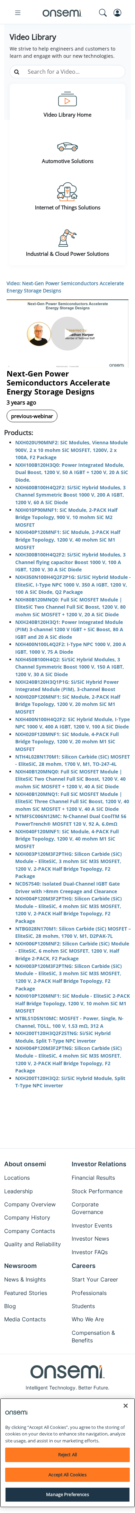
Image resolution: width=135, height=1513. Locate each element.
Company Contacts (29, 1230)
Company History (27, 1217)
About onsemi (25, 1164)
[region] (67, 1452)
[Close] (125, 1405)
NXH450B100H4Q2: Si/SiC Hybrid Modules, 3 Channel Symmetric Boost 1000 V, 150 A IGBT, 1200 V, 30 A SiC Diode (69, 667)
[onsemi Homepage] (62, 13)
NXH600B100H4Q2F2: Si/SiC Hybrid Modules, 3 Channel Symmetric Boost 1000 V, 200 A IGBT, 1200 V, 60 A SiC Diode (70, 495)
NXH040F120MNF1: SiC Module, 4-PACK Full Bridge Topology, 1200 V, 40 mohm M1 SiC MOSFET (67, 839)
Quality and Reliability (32, 1244)
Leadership (18, 1191)
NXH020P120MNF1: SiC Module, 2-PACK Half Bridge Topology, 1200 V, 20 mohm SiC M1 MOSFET (67, 704)
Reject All (67, 1454)
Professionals (89, 1292)
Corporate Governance (87, 1208)
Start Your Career (95, 1279)
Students (83, 1306)
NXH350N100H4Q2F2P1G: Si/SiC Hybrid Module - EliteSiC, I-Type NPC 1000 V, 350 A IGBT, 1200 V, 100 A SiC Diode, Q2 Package (73, 584)
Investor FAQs (90, 1252)
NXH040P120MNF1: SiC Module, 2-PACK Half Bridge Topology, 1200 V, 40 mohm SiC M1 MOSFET (67, 539)
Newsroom (20, 1265)
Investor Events (92, 1225)
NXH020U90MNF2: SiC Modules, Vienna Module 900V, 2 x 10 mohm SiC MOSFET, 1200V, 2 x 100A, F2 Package (71, 450)
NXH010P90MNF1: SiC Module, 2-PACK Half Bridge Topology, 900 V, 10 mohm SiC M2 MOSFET (66, 517)
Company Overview (30, 1204)
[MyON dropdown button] (119, 12)
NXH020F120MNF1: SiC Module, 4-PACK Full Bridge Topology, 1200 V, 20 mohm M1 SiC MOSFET (67, 741)
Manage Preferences (67, 1494)
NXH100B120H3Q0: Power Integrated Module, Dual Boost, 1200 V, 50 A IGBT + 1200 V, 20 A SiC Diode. (71, 472)
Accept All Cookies (67, 1474)
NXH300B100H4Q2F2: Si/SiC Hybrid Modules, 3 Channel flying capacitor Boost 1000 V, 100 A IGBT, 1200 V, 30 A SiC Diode (70, 562)
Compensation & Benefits (93, 1336)
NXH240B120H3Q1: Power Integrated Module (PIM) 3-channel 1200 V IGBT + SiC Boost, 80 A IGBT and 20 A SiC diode (69, 629)
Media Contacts (25, 1319)
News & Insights (25, 1279)
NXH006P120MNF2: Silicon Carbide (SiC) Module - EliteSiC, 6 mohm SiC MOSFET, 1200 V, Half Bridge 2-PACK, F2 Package (72, 951)
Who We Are (88, 1319)
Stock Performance (97, 1191)
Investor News (90, 1238)
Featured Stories (25, 1292)
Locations (17, 1177)
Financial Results (93, 1177)
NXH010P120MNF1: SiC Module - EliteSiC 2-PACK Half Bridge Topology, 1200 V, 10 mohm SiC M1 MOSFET (72, 1003)
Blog (10, 1306)
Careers (84, 1265)
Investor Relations (99, 1164)
